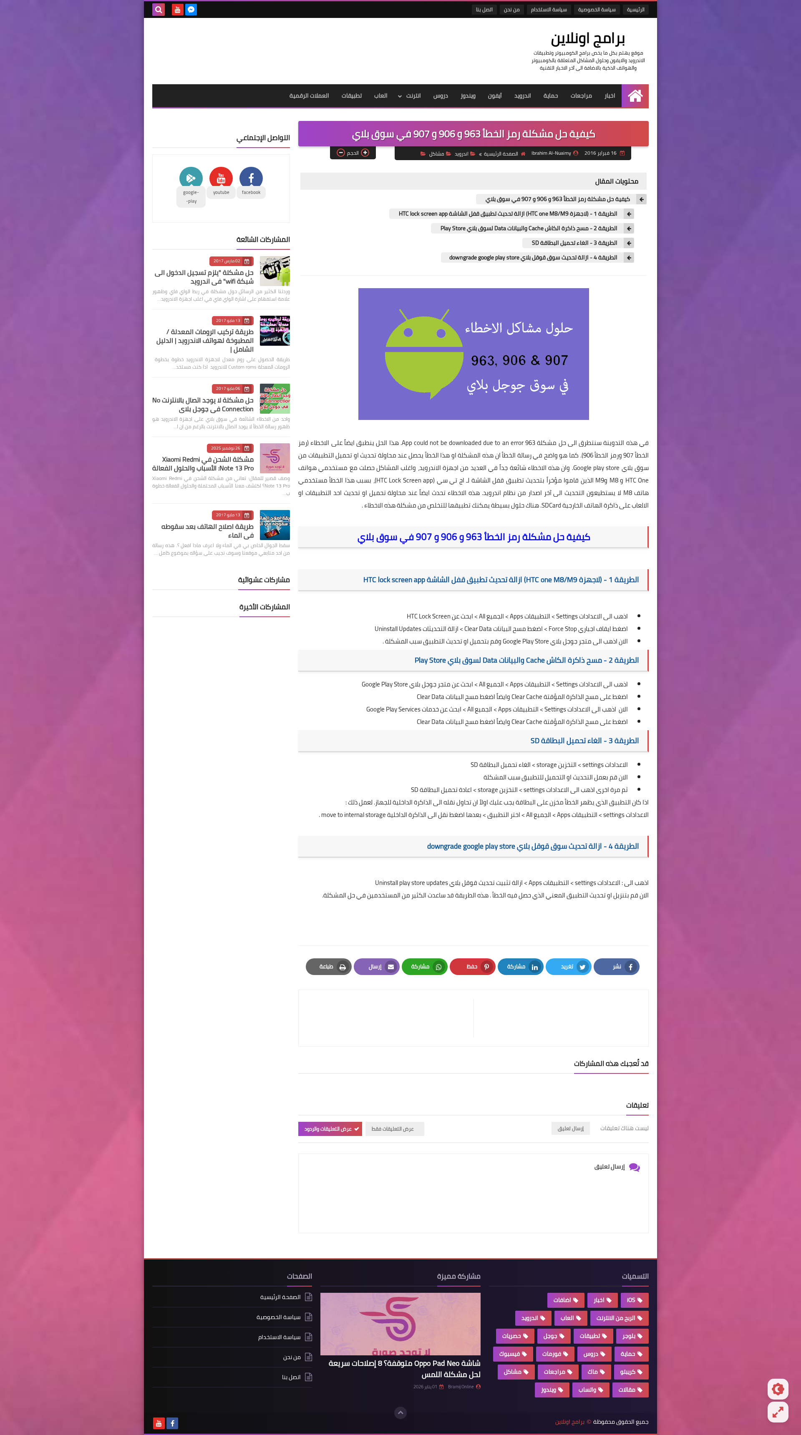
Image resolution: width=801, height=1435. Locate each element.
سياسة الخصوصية (597, 9)
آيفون (495, 95)
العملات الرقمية (309, 95)
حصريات (511, 1335)
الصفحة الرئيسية (501, 153)
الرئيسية (636, 9)
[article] (390, 1018)
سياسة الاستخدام (549, 9)
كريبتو (627, 1371)
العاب (381, 95)
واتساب (587, 1389)
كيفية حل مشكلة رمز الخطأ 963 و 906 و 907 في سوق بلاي (557, 199)
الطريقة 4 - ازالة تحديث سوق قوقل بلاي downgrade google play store (533, 257)
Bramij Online (461, 1386)
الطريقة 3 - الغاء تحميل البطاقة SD (574, 243)
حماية (551, 95)
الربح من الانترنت (616, 1317)
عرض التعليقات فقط (393, 1128)
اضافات (562, 1299)
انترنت (413, 95)
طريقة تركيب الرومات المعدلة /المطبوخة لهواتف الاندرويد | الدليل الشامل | (205, 340)
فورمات (551, 1353)
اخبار (610, 95)
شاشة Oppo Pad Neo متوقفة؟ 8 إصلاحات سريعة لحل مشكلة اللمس (405, 1368)
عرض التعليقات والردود (328, 1128)
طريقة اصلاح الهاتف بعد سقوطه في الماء (207, 530)
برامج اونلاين (588, 37)
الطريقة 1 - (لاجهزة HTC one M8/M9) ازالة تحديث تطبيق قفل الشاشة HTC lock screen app (507, 214)
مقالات (627, 1389)
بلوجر (628, 1335)
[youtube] (178, 9)
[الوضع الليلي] (778, 1389)
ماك (593, 1371)
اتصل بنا (484, 9)
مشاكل (436, 153)
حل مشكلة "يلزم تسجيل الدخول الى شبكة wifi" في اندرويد (204, 276)
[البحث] (158, 9)
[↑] (400, 1413)
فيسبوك (509, 1353)
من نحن (512, 9)
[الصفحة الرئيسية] (635, 95)
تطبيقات (352, 95)
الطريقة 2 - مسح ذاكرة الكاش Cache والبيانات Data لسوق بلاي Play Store (528, 228)
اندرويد (522, 95)
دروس (440, 95)
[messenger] (191, 9)
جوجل (550, 1335)
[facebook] (172, 1423)
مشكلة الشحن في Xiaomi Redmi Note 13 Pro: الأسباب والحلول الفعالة (203, 463)
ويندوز (468, 95)
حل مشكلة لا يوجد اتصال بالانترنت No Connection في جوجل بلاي (203, 404)
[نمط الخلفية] (778, 1412)
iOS (631, 1299)
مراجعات (581, 95)
